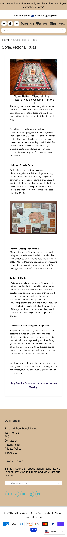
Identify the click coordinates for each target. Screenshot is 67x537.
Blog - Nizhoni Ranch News (21, 428)
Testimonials (12, 432)
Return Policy (13, 444)
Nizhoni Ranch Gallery (19, 513)
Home (6, 40)
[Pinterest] (16, 494)
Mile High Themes (54, 513)
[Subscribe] (58, 483)
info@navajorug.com (46, 15)
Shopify (34, 513)
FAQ (7, 436)
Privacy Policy (13, 448)
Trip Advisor (11, 452)
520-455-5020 (21, 15)
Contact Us (11, 440)
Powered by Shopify (33, 517)
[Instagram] (23, 494)
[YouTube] (31, 494)
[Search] (62, 30)
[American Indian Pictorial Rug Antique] (33, 77)
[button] (54, 532)
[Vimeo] (38, 494)
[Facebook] (8, 494)
